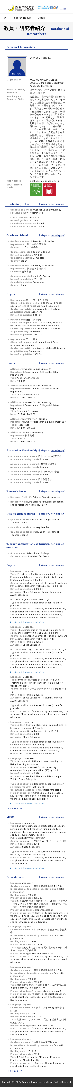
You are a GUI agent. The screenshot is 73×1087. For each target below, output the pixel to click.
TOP (4, 17)
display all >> (15, 808)
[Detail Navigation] (63, 7)
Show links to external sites (29, 622)
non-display (57, 204)
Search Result (22, 17)
